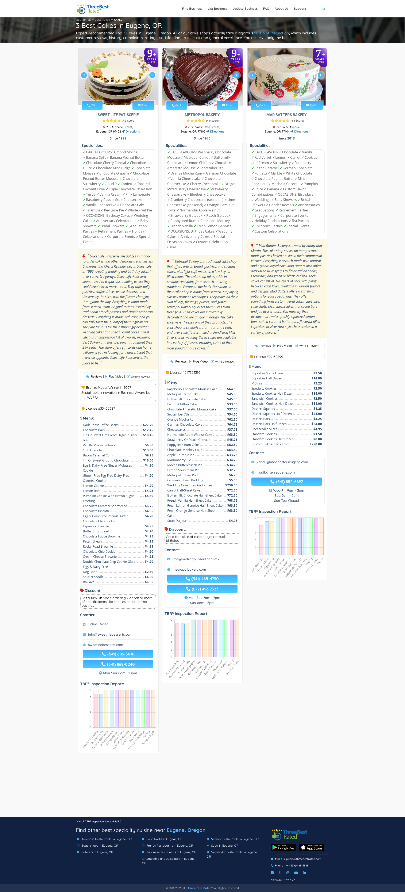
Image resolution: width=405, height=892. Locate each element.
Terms (291, 880)
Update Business (245, 9)
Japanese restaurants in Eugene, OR (171, 852)
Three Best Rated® (200, 888)
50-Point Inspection (271, 33)
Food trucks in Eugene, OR (164, 839)
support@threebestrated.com (302, 859)
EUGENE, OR (102, 19)
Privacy (277, 880)
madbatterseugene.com (276, 472)
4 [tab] (121, 95)
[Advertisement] (202, 787)
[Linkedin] (304, 872)
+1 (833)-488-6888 (297, 865)
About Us (281, 9)
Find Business (192, 9)
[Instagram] (287, 872)
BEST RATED (83, 19)
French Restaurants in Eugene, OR (169, 845)
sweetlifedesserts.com (105, 645)
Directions (132, 131)
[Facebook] (272, 872)
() (128, 120)
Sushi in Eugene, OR (224, 845)
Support (300, 9)
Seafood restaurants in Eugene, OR (234, 839)
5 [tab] (124, 95)
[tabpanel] (118, 77)
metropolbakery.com (189, 569)
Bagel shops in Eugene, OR (99, 845)
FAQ (266, 9)
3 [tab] (117, 95)
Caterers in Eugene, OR (97, 852)
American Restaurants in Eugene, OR (106, 839)
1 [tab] (111, 95)
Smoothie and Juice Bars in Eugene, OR (168, 861)
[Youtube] (296, 872)
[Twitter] (280, 872)
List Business (217, 9)
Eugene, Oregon (186, 830)
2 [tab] (114, 95)
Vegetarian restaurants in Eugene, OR (232, 854)
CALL (93, 105)
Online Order (98, 624)
